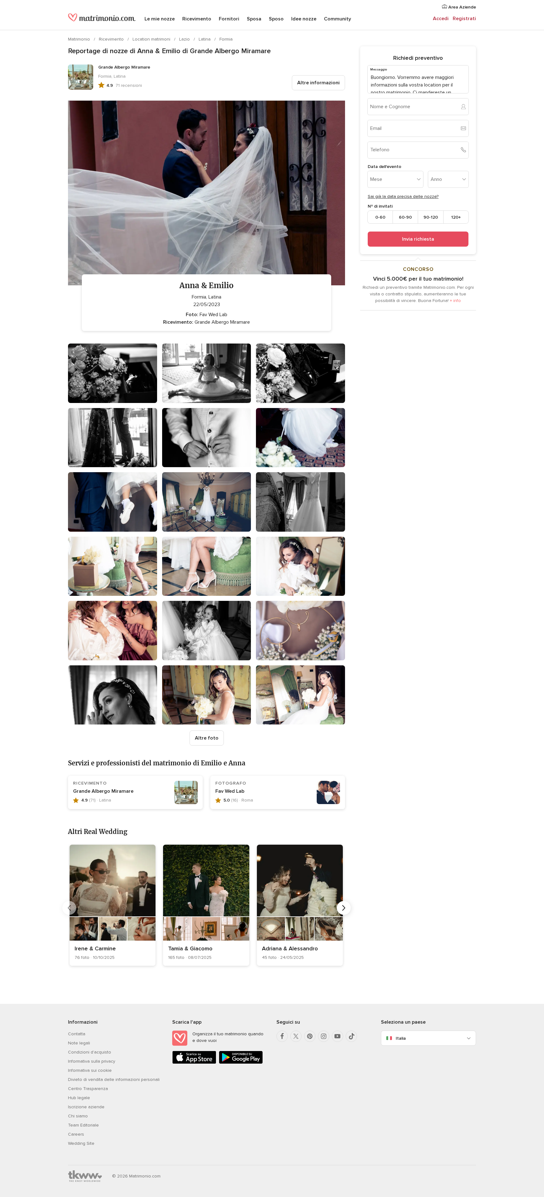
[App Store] (194, 1062)
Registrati (464, 18)
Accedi (441, 18)
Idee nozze (303, 19)
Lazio (185, 39)
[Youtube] (337, 1036)
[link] (113, 905)
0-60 (380, 217)
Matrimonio (79, 39)
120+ (456, 217)
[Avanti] (344, 908)
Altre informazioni (318, 83)
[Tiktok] (351, 1036)
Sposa (254, 19)
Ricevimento (196, 19)
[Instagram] (323, 1036)
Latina (205, 39)
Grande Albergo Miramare (103, 791)
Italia (401, 1038)
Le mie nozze (159, 19)
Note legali (79, 1043)
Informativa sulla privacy (91, 1061)
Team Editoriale (83, 1125)
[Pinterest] (309, 1036)
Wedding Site (81, 1143)
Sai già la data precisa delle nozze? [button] (403, 196)
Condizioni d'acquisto (89, 1052)
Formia (226, 39)
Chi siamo (78, 1116)
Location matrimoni (152, 39)
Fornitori (229, 19)
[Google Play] (241, 1062)
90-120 (430, 217)
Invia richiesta (418, 239)
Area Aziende (461, 7)
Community (337, 19)
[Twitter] (296, 1036)
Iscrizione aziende (86, 1107)
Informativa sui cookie (90, 1070)
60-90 (405, 217)
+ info (455, 300)
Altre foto (206, 738)
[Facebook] (282, 1036)
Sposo (276, 19)
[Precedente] (69, 908)
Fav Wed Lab (229, 791)
